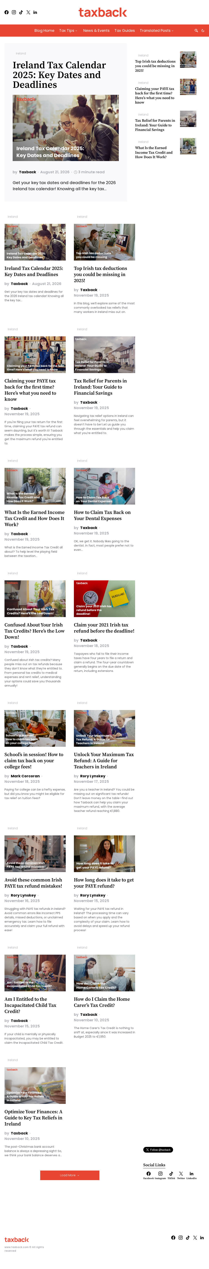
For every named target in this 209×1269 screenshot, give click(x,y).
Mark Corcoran (25, 776)
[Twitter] (28, 12)
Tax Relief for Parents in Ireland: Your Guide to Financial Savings (155, 125)
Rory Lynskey (92, 776)
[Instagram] (14, 12)
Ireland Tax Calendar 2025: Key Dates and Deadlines (59, 75)
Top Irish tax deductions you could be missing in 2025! (155, 66)
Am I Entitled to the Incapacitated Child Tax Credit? (30, 1005)
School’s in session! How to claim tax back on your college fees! (33, 761)
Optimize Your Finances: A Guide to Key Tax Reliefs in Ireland (33, 1118)
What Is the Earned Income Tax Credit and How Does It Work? (153, 152)
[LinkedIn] (35, 12)
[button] (203, 30)
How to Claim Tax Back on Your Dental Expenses (102, 515)
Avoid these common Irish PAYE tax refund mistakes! (33, 883)
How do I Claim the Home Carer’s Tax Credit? (102, 1002)
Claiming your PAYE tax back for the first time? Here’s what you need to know (154, 95)
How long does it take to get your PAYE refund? (104, 883)
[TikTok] (21, 12)
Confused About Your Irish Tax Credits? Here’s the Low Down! (34, 631)
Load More (68, 1175)
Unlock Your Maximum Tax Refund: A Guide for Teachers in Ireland (104, 761)
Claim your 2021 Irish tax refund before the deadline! (104, 628)
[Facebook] (6, 12)
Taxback (27, 172)
